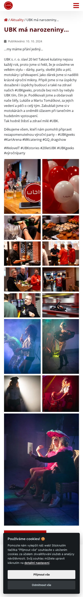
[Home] (6, 20)
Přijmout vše (41, 574)
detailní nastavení (36, 563)
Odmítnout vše (41, 585)
